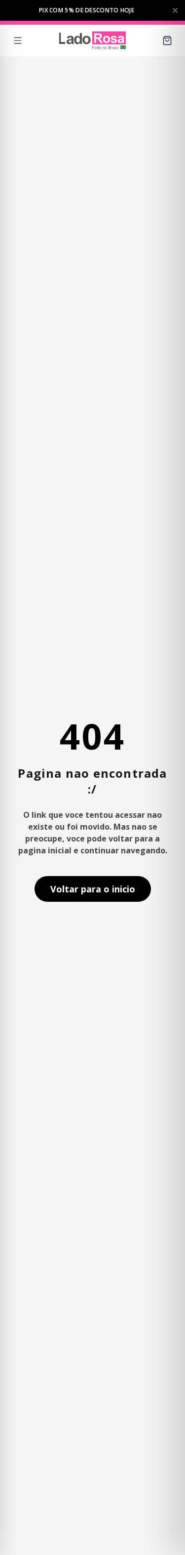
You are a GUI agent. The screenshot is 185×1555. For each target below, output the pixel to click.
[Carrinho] (167, 40)
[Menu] (18, 40)
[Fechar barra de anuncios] (175, 10)
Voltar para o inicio (92, 889)
